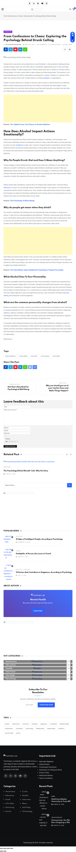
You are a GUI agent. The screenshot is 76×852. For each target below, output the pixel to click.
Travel (18, 551)
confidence (19, 145)
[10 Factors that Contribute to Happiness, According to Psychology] (8, 572)
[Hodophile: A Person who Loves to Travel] (8, 553)
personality (56, 356)
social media (9, 733)
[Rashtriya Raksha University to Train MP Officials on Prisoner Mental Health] (44, 800)
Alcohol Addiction (10, 356)
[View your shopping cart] (74, 9)
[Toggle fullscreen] (4, 848)
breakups (46, 78)
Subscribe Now (46, 705)
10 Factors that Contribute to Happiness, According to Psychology (44, 572)
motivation (19, 728)
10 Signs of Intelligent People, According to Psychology (39, 539)
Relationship (40, 728)
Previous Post (15, 384)
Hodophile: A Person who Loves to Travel (33, 554)
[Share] (8, 848)
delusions (7, 188)
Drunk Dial (34, 356)
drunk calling (23, 356)
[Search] (70, 9)
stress (18, 733)
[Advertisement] (38, 108)
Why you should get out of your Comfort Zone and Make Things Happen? (57, 388)
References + (8, 339)
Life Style (19, 536)
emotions (26, 724)
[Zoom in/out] (1, 848)
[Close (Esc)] (11, 848)
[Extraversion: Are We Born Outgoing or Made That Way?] (44, 821)
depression (16, 724)
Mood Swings (45, 356)
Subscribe (37, 611)
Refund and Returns (46, 775)
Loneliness (53, 724)
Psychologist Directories (48, 767)
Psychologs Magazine (13, 44)
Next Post (62, 383)
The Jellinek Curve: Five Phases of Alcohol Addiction (30, 124)
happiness (43, 724)
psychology (29, 728)
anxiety (7, 724)
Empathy (34, 724)
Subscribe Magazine (46, 761)
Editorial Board (44, 764)
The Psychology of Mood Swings (22, 201)
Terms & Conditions (46, 778)
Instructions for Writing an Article (50, 770)
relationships (51, 728)
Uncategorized (56, 817)
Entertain (7, 467)
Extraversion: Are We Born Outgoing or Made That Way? (61, 822)
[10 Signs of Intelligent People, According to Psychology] (8, 539)
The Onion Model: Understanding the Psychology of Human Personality (36, 270)
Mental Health (64, 724)
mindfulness (9, 728)
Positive (26, 569)
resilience (61, 728)
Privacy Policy (44, 773)
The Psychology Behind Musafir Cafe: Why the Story (26, 471)
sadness (7, 313)
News (53, 796)
